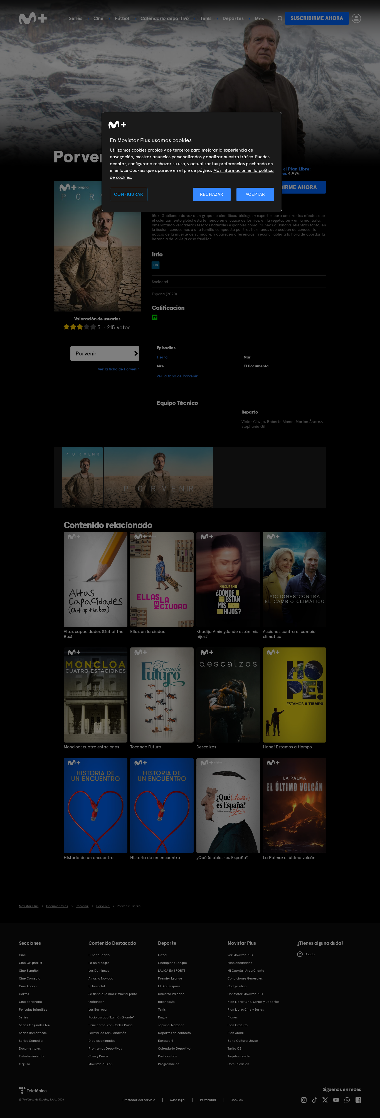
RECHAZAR (211, 194)
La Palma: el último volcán (289, 857)
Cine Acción (28, 986)
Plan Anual (236, 1033)
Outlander (96, 1002)
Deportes (233, 18)
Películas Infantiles (33, 1009)
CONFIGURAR (128, 194)
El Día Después (169, 986)
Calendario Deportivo (174, 1048)
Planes (233, 1017)
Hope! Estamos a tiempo (287, 747)
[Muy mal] (66, 327)
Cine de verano (30, 1002)
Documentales (30, 1048)
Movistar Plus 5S (100, 1064)
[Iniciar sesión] (356, 18)
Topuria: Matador (171, 1025)
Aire (160, 366)
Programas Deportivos (105, 1048)
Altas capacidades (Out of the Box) (94, 634)
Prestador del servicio (138, 1100)
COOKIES (237, 1100)
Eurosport (165, 1041)
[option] (83, 477)
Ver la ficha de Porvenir (118, 369)
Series (75, 18)
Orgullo (24, 1064)
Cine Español (29, 971)
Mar (247, 357)
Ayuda (310, 954)
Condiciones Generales (245, 978)
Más (259, 18)
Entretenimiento (31, 1056)
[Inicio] (33, 18)
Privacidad (208, 1100)
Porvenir (86, 353)
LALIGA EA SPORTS (171, 971)
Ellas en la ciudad (148, 631)
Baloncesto (166, 1002)
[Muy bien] (93, 327)
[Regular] (80, 327)
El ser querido (99, 955)
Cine (98, 18)
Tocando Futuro (145, 747)
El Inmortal (96, 986)
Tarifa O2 (234, 1048)
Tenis (205, 18)
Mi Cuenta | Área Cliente (246, 971)
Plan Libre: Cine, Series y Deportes (253, 1002)
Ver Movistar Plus (240, 955)
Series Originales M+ (34, 1025)
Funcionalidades (240, 963)
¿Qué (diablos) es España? (222, 857)
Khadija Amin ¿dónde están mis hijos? (227, 634)
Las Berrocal (97, 1009)
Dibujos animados (101, 1041)
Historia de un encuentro (88, 857)
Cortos (24, 994)
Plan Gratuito (238, 1025)
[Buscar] (280, 18)
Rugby (162, 1017)
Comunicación (238, 1064)
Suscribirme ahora (317, 18)
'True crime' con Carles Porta (110, 1025)
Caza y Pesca (98, 1056)
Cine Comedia (29, 978)
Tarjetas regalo (239, 1056)
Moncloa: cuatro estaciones (91, 747)
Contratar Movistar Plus (245, 994)
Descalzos (206, 747)
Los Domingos (98, 971)
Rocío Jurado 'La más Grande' (111, 1017)
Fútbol (122, 18)
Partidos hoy (167, 1056)
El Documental (257, 366)
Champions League (172, 963)
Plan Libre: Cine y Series (246, 1009)
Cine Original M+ (31, 963)
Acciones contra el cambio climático (289, 634)
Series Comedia (31, 1041)
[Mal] (73, 327)
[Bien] (86, 327)
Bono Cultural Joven (243, 1041)
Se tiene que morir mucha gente (112, 994)
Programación (168, 1064)
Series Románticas (32, 1033)
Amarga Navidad (100, 978)
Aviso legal (177, 1100)
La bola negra (98, 963)
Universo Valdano (171, 994)
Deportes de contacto (174, 1033)
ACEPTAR (255, 194)
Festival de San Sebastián (107, 1033)
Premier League (170, 978)
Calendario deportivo (164, 18)
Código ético (237, 986)
